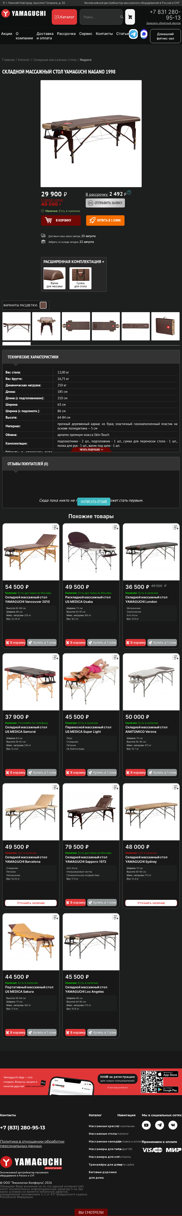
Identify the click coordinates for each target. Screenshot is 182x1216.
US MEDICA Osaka (79, 601)
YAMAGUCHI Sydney (141, 861)
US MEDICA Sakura (19, 991)
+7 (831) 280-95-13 (22, 1127)
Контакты (104, 33)
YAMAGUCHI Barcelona (22, 861)
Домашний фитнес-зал (165, 36)
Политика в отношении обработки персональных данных (32, 1143)
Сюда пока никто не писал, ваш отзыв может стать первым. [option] (91, 500)
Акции (6, 33)
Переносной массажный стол (88, 727)
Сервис (85, 33)
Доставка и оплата (45, 35)
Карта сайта (125, 1164)
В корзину (18, 642)
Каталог (123, 1133)
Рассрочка (66, 33)
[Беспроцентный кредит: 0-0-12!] (129, 192)
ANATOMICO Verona (140, 731)
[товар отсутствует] (130, 17)
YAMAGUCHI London (141, 601)
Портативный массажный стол (29, 987)
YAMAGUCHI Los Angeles (84, 991)
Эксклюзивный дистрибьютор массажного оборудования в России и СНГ (132, 2)
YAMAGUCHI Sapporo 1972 (85, 861)
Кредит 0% (124, 1149)
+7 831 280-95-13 (165, 15)
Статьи (122, 33)
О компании (24, 35)
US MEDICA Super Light (83, 731)
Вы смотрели (91, 1212)
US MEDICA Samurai (20, 731)
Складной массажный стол (26, 597)
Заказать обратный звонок (163, 23)
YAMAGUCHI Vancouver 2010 (27, 601)
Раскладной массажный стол (88, 597)
